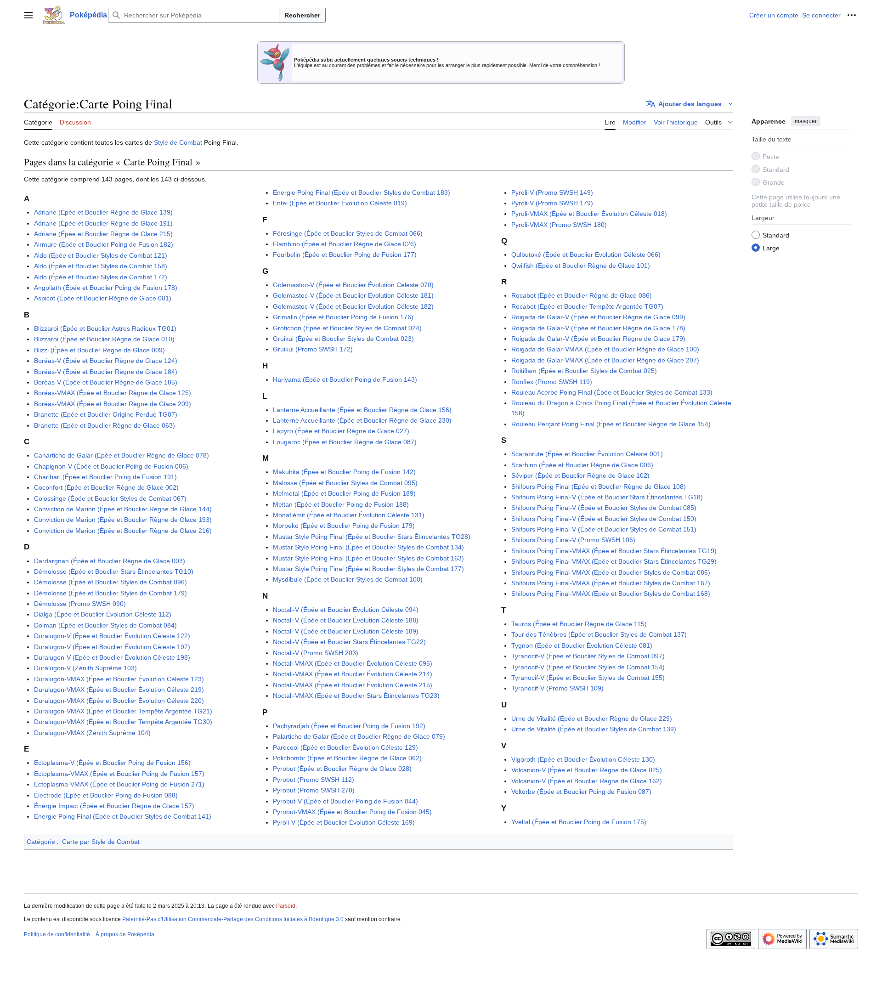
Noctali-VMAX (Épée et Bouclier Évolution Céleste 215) (352, 685)
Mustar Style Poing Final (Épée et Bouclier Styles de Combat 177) (368, 568)
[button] (28, 15)
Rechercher (302, 15)
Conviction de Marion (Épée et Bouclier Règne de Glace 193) (123, 519)
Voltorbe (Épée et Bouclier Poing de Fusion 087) (581, 791)
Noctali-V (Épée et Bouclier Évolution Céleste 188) (345, 620)
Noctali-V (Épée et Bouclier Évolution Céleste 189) (345, 631)
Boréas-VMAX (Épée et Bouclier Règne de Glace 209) (112, 403)
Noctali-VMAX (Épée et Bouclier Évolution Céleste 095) (352, 663)
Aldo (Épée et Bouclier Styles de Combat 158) (100, 266)
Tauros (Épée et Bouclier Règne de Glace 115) (579, 624)
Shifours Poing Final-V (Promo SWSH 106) (573, 539)
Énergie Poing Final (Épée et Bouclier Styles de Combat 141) (122, 816)
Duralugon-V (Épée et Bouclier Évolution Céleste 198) (112, 657)
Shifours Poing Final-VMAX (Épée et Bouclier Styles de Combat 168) (610, 593)
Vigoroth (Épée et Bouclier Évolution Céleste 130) (583, 759)
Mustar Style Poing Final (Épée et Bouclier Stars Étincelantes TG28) (371, 536)
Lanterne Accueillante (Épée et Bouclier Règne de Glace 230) (362, 420)
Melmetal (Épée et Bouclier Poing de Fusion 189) (344, 493)
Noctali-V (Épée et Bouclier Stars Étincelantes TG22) (349, 641)
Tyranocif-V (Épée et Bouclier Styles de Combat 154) (588, 667)
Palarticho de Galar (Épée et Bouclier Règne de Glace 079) (359, 736)
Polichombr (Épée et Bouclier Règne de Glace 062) (347, 758)
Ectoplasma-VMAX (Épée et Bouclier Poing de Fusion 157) (119, 773)
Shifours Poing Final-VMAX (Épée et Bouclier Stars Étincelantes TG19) (614, 550)
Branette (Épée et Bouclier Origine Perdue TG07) (105, 414)
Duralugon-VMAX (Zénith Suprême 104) (92, 732)
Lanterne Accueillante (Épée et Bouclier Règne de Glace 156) (362, 409)
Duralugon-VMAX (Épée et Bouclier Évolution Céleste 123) (119, 679)
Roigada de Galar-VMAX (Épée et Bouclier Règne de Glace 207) (605, 360)
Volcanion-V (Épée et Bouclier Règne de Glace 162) (586, 781)
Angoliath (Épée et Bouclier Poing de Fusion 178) (105, 287)
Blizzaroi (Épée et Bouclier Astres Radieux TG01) (105, 328)
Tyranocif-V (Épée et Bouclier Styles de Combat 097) (588, 656)
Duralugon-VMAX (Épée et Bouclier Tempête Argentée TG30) (123, 721)
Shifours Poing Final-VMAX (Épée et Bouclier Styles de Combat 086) (610, 572)
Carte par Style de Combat (101, 841)
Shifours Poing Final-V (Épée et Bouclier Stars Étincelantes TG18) (607, 497)
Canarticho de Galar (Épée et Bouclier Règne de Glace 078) (121, 455)
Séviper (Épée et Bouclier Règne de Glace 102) (580, 475)
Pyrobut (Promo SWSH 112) (313, 779)
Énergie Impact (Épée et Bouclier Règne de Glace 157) (114, 805)
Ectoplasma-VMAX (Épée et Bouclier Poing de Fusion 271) (119, 784)
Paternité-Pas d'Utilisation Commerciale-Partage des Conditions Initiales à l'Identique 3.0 (233, 919)
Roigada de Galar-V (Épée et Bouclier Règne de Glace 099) (598, 317)
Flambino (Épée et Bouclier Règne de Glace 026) (344, 244)
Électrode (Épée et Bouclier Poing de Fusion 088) (106, 795)
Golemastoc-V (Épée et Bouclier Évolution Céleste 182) (353, 306)
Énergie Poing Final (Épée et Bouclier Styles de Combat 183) (361, 192)
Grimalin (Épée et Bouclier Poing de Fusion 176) (343, 317)
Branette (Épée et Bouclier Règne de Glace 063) (104, 425)
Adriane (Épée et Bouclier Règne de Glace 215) (103, 234)
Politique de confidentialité (57, 934)
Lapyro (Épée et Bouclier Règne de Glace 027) (341, 431)
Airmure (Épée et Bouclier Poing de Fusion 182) (103, 244)
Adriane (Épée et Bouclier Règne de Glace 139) (103, 212)
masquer (806, 121)
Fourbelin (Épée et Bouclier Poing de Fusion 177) (345, 254)
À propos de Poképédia (125, 934)
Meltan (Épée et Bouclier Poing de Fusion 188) (341, 504)
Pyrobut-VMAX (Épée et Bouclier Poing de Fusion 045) (352, 811)
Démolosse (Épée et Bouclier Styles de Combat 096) (110, 582)
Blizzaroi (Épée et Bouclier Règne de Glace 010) (104, 339)
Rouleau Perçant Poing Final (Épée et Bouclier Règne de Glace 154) (611, 424)
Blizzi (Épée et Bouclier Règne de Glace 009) (99, 350)
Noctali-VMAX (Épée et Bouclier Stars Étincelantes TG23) (356, 695)
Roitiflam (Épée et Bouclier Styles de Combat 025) (584, 370)
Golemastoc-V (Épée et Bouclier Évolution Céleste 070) (353, 285)
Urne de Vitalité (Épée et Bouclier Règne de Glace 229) (591, 718)
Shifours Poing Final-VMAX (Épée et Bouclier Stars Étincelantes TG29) (614, 561)
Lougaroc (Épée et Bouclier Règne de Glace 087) (345, 442)
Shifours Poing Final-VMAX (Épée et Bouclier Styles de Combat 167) (610, 583)
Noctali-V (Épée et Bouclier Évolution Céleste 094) (345, 609)
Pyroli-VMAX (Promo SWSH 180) (559, 224)
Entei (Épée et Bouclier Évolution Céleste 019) (340, 203)
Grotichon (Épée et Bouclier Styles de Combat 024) (347, 328)
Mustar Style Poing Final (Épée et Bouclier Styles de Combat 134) (368, 547)
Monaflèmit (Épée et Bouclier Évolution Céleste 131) (348, 515)
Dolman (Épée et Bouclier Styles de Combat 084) (105, 625)
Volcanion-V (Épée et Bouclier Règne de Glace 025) (586, 770)
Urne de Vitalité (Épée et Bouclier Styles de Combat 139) (593, 729)
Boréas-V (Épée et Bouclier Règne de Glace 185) (105, 382)
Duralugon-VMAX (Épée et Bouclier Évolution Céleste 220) (119, 700)
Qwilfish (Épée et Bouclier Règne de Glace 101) (580, 265)
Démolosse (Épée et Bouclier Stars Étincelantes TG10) (113, 571)
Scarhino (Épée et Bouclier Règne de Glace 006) (582, 465)
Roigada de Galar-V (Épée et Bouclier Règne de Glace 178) (598, 328)
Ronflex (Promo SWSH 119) (551, 381)
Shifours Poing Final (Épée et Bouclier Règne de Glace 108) (598, 486)
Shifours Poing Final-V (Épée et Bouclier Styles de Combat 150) (603, 518)
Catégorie (41, 841)
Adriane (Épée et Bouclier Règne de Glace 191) (103, 223)
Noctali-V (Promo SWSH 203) (315, 652)
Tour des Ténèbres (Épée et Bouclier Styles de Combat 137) (599, 634)
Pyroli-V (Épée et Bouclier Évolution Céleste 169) (344, 822)
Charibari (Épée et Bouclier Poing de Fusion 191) (105, 477)
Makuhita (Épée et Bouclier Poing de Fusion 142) (344, 471)
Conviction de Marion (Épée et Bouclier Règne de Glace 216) (123, 530)
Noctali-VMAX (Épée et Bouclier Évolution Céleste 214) (352, 674)
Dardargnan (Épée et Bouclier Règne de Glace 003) (109, 561)
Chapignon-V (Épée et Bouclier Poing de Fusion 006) (111, 466)
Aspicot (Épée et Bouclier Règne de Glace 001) (102, 298)
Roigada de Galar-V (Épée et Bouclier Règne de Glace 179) (598, 338)
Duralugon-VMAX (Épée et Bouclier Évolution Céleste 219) (119, 689)
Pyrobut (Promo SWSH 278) (314, 790)
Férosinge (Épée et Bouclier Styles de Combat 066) (348, 233)
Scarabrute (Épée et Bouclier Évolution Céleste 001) (587, 454)
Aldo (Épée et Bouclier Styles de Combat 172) (100, 277)
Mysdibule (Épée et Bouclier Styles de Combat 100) (348, 579)
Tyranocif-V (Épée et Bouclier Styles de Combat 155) (588, 677)
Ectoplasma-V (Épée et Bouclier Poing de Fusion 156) (112, 762)
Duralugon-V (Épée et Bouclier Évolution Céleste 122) (112, 635)
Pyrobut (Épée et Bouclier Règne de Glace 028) (342, 768)
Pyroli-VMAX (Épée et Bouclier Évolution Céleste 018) (589, 213)
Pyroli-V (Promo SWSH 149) (552, 192)
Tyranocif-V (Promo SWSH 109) (557, 688)
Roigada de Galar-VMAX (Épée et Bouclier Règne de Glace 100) (605, 349)
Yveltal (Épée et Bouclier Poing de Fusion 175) (578, 822)
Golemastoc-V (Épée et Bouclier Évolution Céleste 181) (353, 295)
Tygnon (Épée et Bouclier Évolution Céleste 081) (581, 645)
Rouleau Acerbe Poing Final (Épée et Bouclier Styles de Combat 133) (611, 392)
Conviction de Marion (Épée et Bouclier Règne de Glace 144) (123, 509)
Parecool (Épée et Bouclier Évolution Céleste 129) (345, 747)
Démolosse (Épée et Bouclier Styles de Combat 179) (110, 593)
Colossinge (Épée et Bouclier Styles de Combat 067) (110, 498)
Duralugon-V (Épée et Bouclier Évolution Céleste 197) (112, 647)
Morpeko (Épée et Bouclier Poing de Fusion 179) (344, 525)
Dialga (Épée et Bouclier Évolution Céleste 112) (102, 614)
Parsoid (285, 906)
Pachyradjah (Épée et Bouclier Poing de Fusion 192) (349, 726)
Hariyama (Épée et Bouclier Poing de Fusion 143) (345, 379)
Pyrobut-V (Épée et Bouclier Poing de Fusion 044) (345, 801)
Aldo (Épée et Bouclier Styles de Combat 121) (100, 255)
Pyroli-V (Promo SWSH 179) (552, 203)
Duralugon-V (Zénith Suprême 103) (85, 668)
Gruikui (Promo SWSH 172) (313, 349)
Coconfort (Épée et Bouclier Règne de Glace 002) (106, 487)
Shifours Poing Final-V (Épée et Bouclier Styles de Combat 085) (603, 507)
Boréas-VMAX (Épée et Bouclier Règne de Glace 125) (112, 392)
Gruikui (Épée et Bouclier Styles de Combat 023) (343, 338)
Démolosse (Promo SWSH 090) (80, 603)
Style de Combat (178, 142)
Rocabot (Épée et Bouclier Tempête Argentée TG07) (587, 306)
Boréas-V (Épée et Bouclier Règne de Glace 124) (105, 360)
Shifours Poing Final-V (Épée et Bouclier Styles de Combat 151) (603, 529)
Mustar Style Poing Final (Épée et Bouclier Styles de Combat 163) (368, 558)
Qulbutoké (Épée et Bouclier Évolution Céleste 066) (586, 254)
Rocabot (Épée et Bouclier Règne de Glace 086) (581, 295)
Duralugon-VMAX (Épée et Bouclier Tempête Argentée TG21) (123, 711)
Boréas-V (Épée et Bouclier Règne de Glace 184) (105, 371)
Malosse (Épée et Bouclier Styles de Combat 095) (345, 483)
